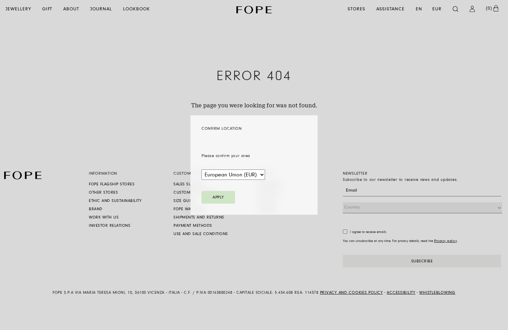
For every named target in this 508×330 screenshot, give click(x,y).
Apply (218, 197)
